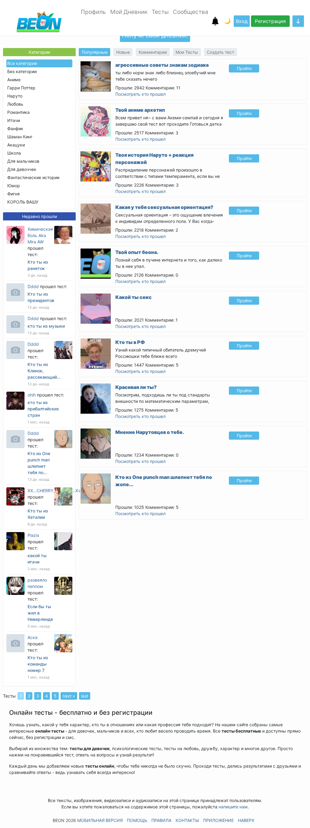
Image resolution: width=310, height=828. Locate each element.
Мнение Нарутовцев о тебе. (149, 432)
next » (69, 695)
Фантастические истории (33, 177)
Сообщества (190, 11)
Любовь (15, 104)
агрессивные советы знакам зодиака (162, 65)
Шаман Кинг (19, 136)
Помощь (137, 820)
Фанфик (15, 128)
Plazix (33, 535)
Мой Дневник (128, 11)
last (84, 695)
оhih (32, 394)
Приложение (218, 820)
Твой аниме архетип (140, 110)
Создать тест (220, 52)
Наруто (14, 95)
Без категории (22, 71)
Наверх (246, 820)
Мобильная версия (100, 820)
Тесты (160, 11)
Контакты (187, 820)
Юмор (13, 185)
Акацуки (16, 144)
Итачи (13, 120)
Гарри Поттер (21, 87)
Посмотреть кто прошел (140, 94)
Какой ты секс (133, 297)
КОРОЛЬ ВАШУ (22, 201)
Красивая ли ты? (136, 387)
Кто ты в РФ (130, 342)
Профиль (93, 11)
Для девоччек (21, 169)
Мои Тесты (187, 52)
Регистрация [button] (270, 21)
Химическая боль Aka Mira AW (40, 235)
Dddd (33, 286)
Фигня (13, 193)
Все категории (22, 63)
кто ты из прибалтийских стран (43, 409)
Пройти (244, 68)
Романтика (18, 112)
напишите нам (233, 806)
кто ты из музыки (46, 326)
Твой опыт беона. (136, 252)
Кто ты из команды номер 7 (38, 664)
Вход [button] (242, 21)
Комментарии (153, 52)
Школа (14, 153)
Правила (161, 820)
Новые (123, 52)
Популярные (94, 52)
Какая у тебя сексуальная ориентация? (164, 207)
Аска (33, 637)
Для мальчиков (23, 161)
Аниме (14, 79)
